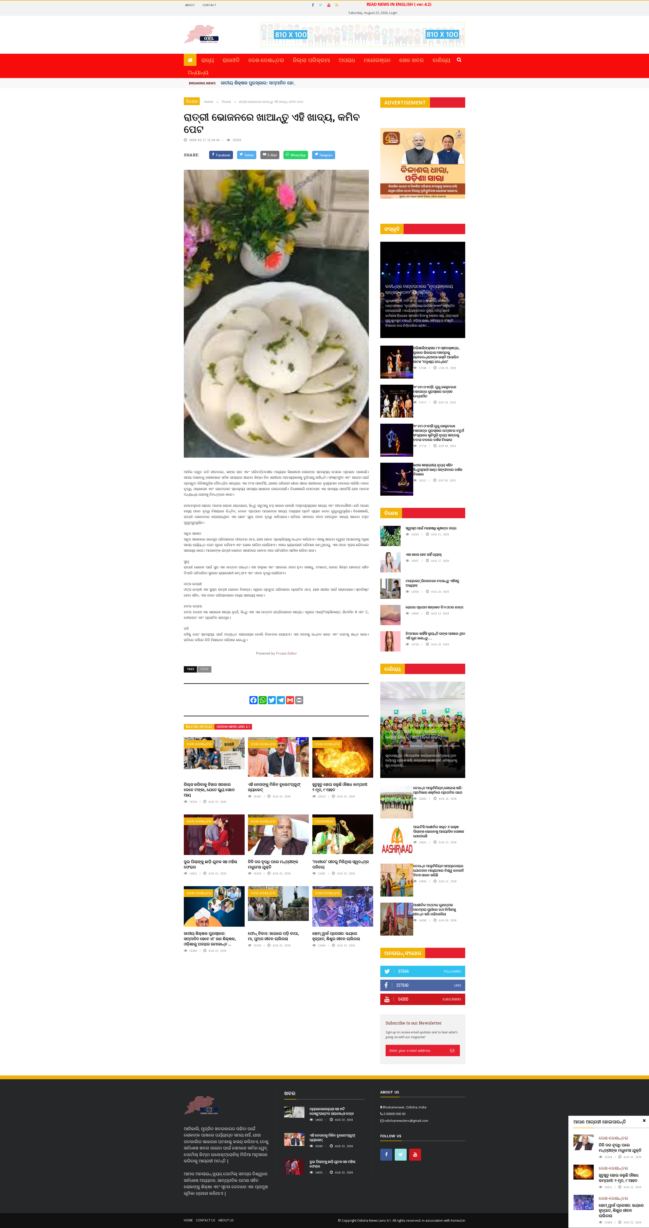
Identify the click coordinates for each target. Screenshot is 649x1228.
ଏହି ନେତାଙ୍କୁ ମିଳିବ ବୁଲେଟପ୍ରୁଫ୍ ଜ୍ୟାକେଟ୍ (274, 787)
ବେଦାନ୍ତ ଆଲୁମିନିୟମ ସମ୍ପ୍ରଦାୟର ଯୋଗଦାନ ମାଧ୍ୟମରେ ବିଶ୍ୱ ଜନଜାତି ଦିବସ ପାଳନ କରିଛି (438, 870)
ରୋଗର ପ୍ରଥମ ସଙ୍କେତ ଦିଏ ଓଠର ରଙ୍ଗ (434, 607)
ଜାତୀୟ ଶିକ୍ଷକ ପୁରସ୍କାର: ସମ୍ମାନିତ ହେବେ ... (262, 83)
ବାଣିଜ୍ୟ (441, 60)
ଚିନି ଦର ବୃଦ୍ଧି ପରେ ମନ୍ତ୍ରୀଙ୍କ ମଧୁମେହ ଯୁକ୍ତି (273, 864)
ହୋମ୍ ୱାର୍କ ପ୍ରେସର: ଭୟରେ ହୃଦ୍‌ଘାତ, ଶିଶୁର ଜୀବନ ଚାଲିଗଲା (336, 936)
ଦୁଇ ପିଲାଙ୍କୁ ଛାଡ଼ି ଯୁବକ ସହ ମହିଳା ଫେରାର (210, 864)
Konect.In (458, 1220)
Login (393, 12)
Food (204, 669)
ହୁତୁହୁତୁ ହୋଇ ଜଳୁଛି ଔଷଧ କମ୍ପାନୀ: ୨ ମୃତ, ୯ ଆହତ (340, 787)
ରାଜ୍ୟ (207, 60)
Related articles (199, 726)
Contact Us (205, 1220)
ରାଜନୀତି (231, 60)
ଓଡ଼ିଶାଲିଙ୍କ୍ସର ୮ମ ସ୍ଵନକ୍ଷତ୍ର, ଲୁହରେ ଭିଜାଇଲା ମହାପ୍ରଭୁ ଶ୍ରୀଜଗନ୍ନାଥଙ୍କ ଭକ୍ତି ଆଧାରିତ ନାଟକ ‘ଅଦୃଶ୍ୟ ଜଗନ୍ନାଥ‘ (436, 354)
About (190, 5)
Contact (209, 5)
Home (188, 1220)
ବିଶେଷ (192, 101)
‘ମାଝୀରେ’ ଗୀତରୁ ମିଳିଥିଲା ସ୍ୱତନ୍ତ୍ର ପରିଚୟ (340, 864)
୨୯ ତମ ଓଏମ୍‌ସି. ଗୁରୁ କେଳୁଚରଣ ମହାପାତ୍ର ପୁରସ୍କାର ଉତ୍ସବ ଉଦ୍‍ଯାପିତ (434, 391)
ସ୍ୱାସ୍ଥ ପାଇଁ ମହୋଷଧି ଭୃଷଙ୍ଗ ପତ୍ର (431, 528)
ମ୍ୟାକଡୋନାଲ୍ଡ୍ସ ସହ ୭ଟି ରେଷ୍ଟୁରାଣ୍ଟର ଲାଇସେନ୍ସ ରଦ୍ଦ (332, 1111)
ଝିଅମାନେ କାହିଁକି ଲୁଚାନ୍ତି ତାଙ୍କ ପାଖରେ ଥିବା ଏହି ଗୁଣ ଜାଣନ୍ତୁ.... (435, 635)
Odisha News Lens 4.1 (233, 726)
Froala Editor (286, 653)
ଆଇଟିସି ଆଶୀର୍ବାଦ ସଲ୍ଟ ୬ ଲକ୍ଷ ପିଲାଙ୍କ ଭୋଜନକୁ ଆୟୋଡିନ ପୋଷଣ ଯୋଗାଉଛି (438, 831)
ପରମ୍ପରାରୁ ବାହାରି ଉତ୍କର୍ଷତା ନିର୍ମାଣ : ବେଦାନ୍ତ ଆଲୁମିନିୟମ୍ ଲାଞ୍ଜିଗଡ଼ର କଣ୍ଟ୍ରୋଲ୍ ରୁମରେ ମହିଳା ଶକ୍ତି (417, 731)
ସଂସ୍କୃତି (392, 229)
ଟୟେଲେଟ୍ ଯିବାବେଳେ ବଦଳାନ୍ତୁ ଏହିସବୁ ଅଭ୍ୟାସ (432, 583)
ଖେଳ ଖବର (411, 60)
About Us (225, 1220)
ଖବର (289, 1093)
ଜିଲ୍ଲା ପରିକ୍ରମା (311, 60)
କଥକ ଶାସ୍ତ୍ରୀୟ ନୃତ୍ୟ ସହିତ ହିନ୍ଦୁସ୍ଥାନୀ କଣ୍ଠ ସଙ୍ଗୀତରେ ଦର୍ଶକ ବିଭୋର (437, 469)
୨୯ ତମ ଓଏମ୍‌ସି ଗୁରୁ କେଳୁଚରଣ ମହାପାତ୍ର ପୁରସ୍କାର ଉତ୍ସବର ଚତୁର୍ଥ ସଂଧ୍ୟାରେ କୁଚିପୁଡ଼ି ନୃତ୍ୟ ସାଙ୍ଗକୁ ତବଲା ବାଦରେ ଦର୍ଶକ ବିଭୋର (438, 432)
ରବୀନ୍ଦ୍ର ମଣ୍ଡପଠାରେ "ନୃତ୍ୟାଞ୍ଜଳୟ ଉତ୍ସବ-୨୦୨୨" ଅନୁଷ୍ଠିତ (419, 289)
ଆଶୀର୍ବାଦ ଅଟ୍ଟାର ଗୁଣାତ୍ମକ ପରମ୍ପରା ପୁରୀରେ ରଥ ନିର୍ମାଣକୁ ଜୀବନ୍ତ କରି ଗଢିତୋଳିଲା (434, 909)
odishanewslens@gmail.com (406, 1120)
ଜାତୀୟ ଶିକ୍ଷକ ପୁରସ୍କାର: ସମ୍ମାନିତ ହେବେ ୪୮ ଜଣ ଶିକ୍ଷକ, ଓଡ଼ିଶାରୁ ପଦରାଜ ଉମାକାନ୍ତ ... (210, 938)
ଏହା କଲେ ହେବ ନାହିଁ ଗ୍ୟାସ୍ (423, 554)
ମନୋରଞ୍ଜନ (377, 60)
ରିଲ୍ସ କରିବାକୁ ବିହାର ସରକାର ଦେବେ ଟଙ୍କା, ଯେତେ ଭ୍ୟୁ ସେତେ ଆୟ (209, 789)
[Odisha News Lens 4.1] (201, 1105)
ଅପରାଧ (347, 60)
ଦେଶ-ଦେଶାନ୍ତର (266, 60)
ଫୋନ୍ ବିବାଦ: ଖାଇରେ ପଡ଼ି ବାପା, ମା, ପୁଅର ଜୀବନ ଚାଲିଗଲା (273, 936)
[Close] (644, 1120)
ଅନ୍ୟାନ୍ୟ (198, 72)
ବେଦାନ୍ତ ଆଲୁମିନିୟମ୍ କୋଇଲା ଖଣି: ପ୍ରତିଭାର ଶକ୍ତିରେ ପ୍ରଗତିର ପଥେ (437, 790)
